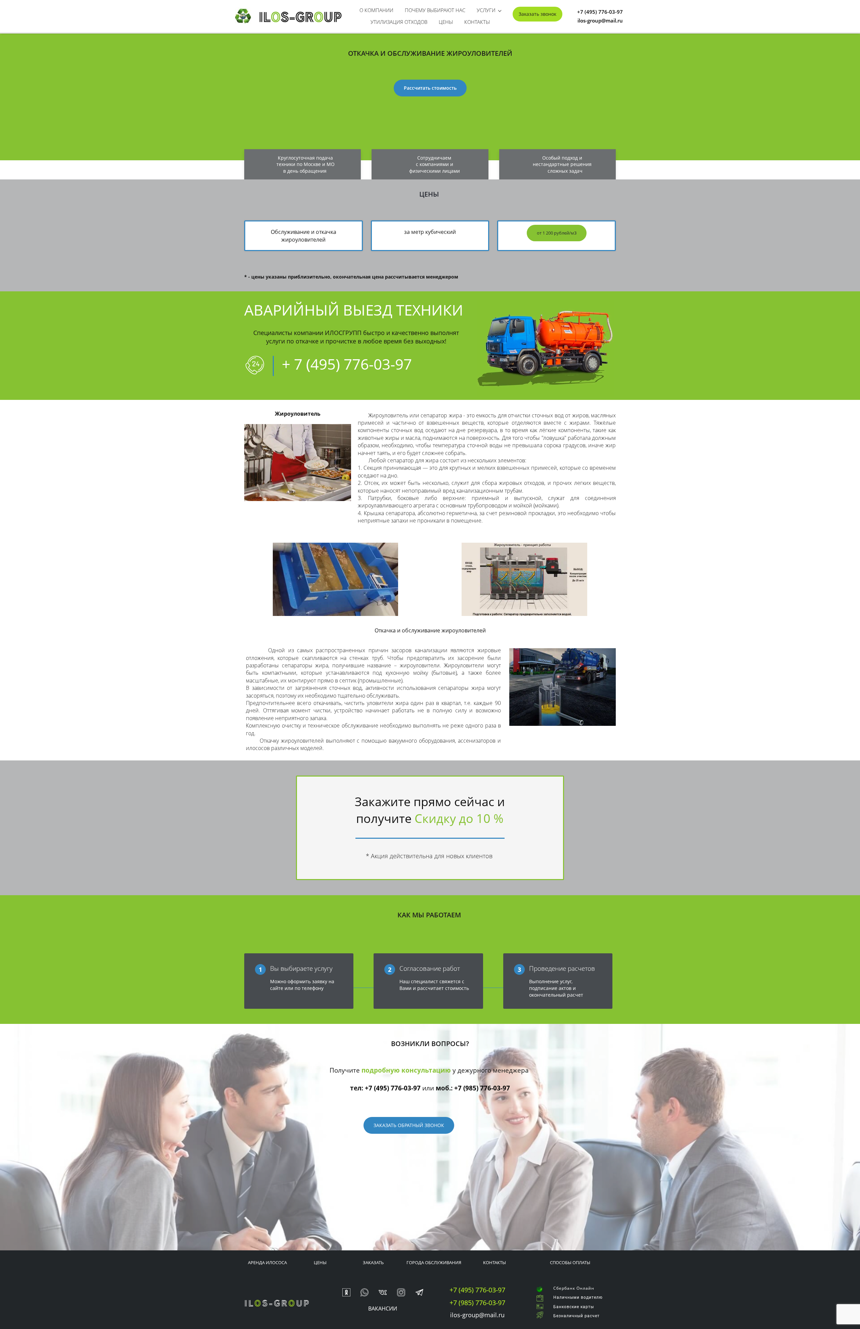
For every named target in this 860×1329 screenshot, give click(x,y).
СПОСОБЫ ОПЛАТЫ (570, 1262)
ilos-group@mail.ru (477, 1315)
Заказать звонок (537, 14)
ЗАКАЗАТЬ (373, 1262)
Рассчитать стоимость (430, 88)
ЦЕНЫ (320, 1262)
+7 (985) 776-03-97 (482, 1088)
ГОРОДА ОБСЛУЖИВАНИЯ (433, 1262)
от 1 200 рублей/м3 (556, 233)
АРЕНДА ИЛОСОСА (267, 1262)
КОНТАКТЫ (494, 1262)
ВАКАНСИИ (382, 1308)
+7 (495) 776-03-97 (393, 1088)
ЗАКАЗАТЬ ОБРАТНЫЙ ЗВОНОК (409, 1125)
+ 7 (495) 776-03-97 (347, 364)
